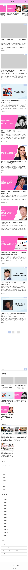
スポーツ (5, 471)
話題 (4, 489)
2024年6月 (5, 511)
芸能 (4, 486)
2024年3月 (5, 520)
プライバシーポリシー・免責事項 (10, 550)
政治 (4, 477)
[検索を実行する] (25, 369)
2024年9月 (5, 502)
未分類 (4, 480)
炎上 (4, 483)
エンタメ (5, 468)
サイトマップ (6, 548)
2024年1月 (5, 526)
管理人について (6, 553)
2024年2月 (5, 523)
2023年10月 (5, 535)
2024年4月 (5, 517)
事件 (4, 474)
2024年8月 (5, 505)
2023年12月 (5, 529)
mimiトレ (14, 1)
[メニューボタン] (1, 1)
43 (18, 332)
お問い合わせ (6, 545)
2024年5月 (5, 514)
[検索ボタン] (26, 1)
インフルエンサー (7, 465)
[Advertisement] (14, 352)
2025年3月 (5, 499)
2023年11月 (5, 532)
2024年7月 (5, 508)
